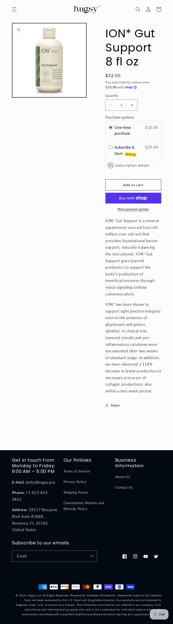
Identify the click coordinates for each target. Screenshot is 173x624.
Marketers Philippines (100, 595)
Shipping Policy (76, 492)
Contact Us (124, 487)
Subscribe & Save (125, 150)
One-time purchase (122, 130)
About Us (122, 477)
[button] (14, 9)
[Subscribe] (91, 555)
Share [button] (115, 405)
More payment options (133, 209)
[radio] (111, 128)
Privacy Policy (75, 482)
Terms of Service (77, 471)
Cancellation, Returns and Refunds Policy (84, 506)
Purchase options (119, 117)
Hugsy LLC (34, 595)
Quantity (111, 96)
